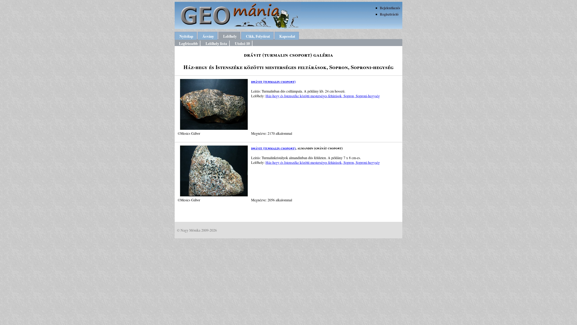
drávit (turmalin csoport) (273, 81)
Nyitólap (186, 36)
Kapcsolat (287, 36)
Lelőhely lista (216, 43)
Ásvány (208, 36)
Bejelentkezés (390, 7)
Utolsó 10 (242, 43)
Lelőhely (230, 36)
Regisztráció (389, 14)
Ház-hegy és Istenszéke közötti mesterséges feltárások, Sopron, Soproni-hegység (323, 95)
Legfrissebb (188, 43)
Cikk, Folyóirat (258, 36)
